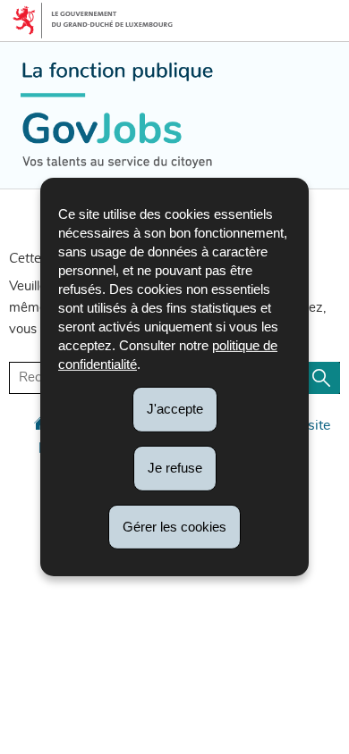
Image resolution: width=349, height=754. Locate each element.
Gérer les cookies (174, 525)
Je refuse (175, 467)
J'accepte (175, 408)
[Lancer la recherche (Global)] (321, 378)
